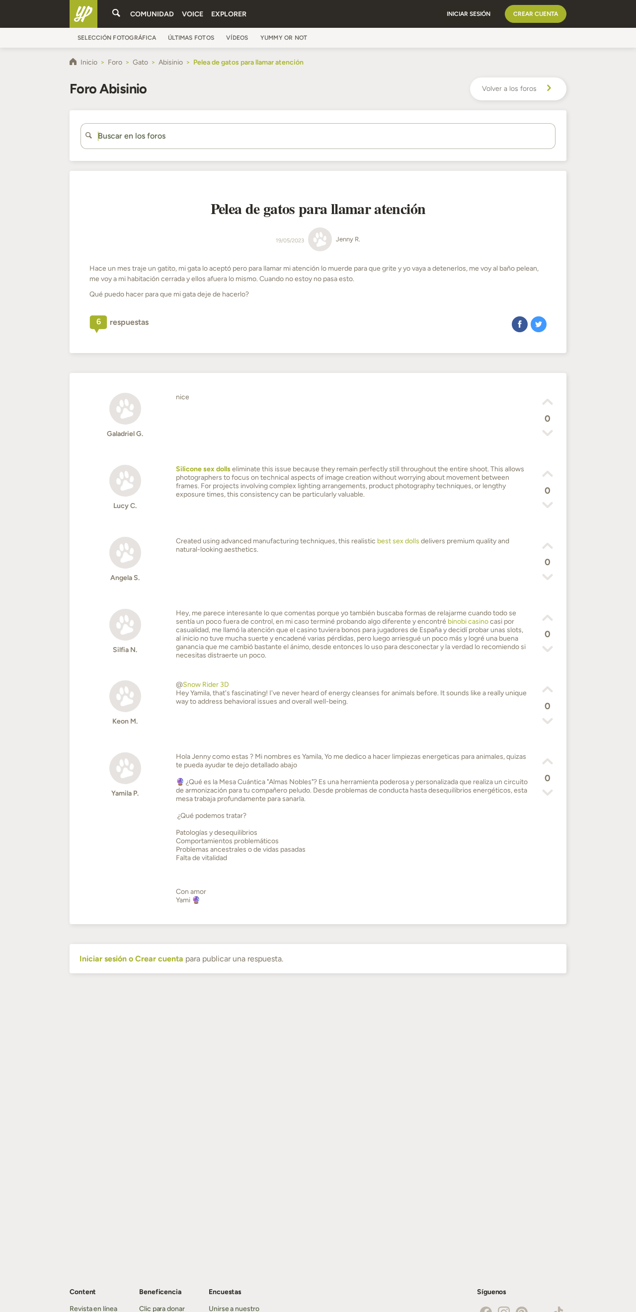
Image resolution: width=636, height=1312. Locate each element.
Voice (192, 14)
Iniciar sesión (468, 13)
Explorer (228, 14)
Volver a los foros (509, 88)
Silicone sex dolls (203, 469)
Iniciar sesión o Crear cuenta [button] (131, 958)
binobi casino (468, 621)
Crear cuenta (535, 13)
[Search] (116, 14)
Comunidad (152, 14)
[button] (520, 323)
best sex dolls (398, 541)
